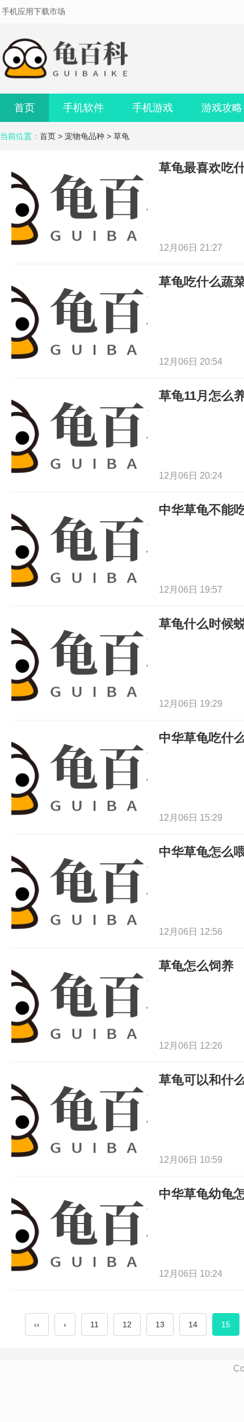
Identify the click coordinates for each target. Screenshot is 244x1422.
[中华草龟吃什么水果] (79, 776)
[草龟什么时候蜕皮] (79, 662)
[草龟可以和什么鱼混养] (79, 1118)
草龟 (121, 136)
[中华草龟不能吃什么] (79, 548)
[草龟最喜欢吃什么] (79, 206)
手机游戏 (152, 107)
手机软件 (83, 107)
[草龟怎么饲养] (79, 1004)
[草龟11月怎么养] (79, 434)
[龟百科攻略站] (68, 58)
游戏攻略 (221, 107)
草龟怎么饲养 (196, 966)
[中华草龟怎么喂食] (79, 890)
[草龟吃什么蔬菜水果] (79, 320)
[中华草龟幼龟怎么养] (79, 1232)
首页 (24, 107)
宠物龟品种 (84, 136)
